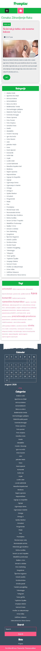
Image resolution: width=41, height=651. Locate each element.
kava (34, 293)
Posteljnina (10, 207)
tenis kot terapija (17, 331)
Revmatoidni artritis (13, 212)
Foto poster (11, 120)
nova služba (33, 302)
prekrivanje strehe (21, 313)
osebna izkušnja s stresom (28, 305)
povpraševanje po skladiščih (9, 313)
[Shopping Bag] (20, 10)
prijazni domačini (6, 319)
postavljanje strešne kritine (9, 310)
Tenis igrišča (11, 256)
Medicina (10, 169)
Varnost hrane (12, 264)
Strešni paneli (11, 245)
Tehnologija (11, 250)
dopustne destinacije (7, 293)
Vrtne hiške (11, 269)
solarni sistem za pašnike (19, 322)
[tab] (7, 10)
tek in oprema (28, 328)
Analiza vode (11, 93)
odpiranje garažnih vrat (16, 305)
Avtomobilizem (12, 101)
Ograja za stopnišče (13, 177)
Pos (8, 204)
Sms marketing (12, 231)
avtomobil (7, 288)
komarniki (7, 297)
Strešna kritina (12, 242)
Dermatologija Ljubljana (15, 109)
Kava (8, 147)
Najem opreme (12, 172)
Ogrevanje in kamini (13, 185)
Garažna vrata (11, 126)
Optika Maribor (12, 193)
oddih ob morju (5, 305)
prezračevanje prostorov (24, 316)
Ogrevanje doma (12, 182)
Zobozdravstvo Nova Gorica (16, 275)
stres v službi (5, 328)
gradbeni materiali (25, 293)
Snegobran (10, 234)
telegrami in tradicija (7, 331)
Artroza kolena (12, 98)
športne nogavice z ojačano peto (10, 336)
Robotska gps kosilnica (15, 215)
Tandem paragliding (13, 248)
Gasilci (9, 128)
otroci (3, 307)
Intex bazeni (11, 139)
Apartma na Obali (13, 96)
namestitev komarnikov (13, 301)
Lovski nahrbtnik (12, 164)
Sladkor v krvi (11, 226)
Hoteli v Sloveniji (12, 134)
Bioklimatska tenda (13, 106)
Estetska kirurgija (13, 115)
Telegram (10, 253)
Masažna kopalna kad (14, 166)
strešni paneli (21, 328)
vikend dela (5, 334)
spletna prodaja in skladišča (9, 325)
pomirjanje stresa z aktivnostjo (28, 307)
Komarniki (10, 153)
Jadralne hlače (11, 144)
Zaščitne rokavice (13, 272)
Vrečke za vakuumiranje (15, 267)
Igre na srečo (11, 136)
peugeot (19, 307)
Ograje (9, 180)
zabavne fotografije (13, 334)
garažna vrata (16, 293)
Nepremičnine (11, 174)
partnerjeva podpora (11, 307)
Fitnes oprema (12, 117)
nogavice (27, 302)
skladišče (30, 319)
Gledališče (10, 131)
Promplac (21, 3)
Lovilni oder (11, 161)
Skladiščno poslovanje (14, 223)
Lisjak (8, 158)
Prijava (20, 644)
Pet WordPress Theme (13, 648)
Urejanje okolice (12, 261)
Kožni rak (7, 24)
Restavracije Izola (13, 210)
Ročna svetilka (11, 218)
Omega (9, 188)
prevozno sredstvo (6, 316)
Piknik (8, 202)
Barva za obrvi (12, 104)
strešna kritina (13, 328)
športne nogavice (23, 334)
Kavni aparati (11, 150)
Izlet (8, 142)
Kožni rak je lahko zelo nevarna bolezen (18, 30)
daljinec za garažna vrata (19, 289)
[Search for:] (20, 629)
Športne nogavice (13, 237)
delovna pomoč (29, 289)
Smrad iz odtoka (12, 229)
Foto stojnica (11, 123)
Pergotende (11, 199)
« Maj (20, 388)
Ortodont (10, 196)
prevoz (28, 313)
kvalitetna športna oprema (18, 298)
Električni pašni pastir (14, 112)
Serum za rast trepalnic (15, 220)
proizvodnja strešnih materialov (19, 319)
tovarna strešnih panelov (29, 331)
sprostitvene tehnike (21, 325)
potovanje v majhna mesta (23, 310)
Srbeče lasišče (12, 240)
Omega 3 (10, 191)
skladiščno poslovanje (7, 322)
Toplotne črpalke (12, 258)
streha (31, 325)
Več (5, 76)
